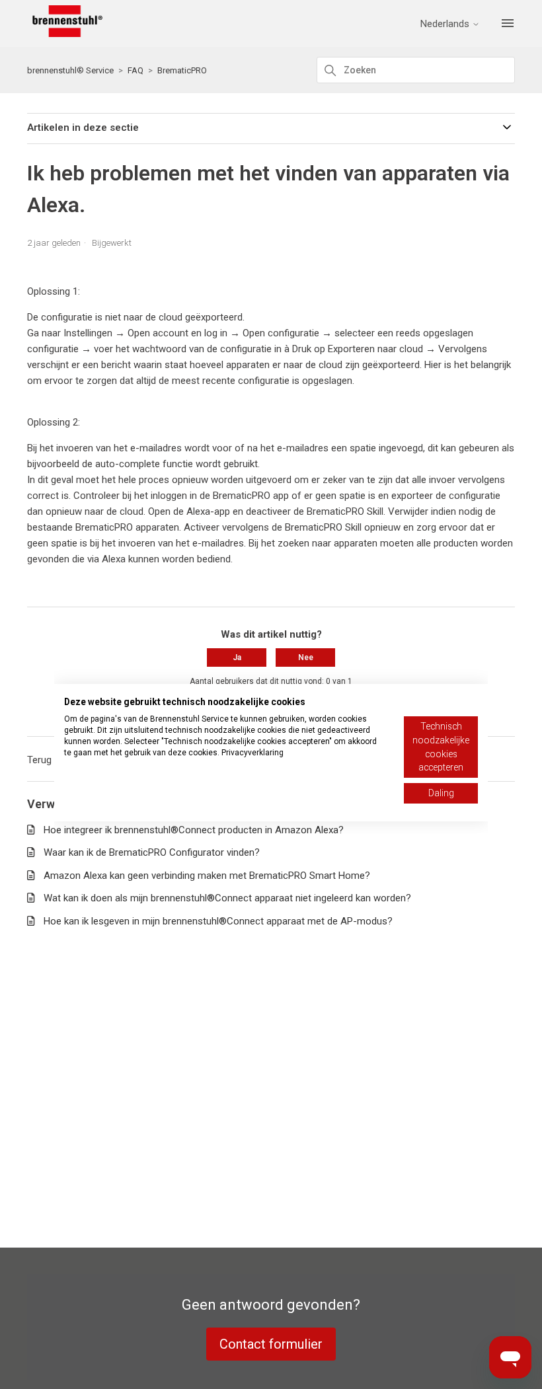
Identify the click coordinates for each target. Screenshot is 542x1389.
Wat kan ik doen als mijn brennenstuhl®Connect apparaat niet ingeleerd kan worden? (227, 898)
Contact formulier (271, 1344)
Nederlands (446, 24)
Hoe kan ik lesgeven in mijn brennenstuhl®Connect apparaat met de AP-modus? (218, 921)
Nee (305, 657)
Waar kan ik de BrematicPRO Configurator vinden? (152, 852)
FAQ (135, 70)
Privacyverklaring (252, 752)
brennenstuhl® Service (70, 70)
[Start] (64, 34)
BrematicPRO (182, 70)
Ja (237, 657)
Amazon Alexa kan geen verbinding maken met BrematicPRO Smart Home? (207, 876)
